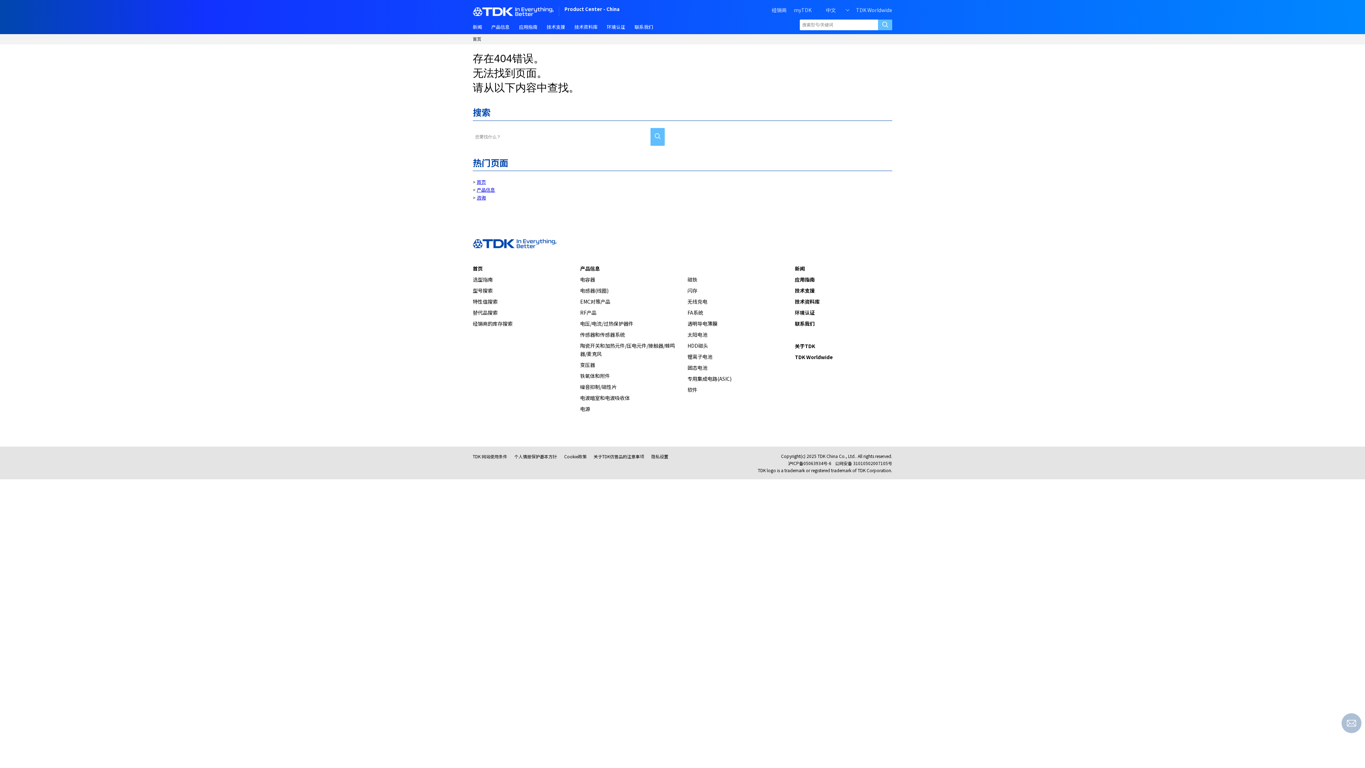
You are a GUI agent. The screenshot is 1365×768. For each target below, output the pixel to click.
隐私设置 (659, 456)
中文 (831, 10)
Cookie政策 (575, 456)
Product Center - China (592, 9)
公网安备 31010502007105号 (863, 463)
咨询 (481, 197)
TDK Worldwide (874, 10)
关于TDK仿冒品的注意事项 (619, 456)
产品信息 (486, 189)
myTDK (803, 10)
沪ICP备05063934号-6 (809, 463)
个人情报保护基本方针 (535, 456)
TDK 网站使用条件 (490, 456)
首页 (477, 39)
